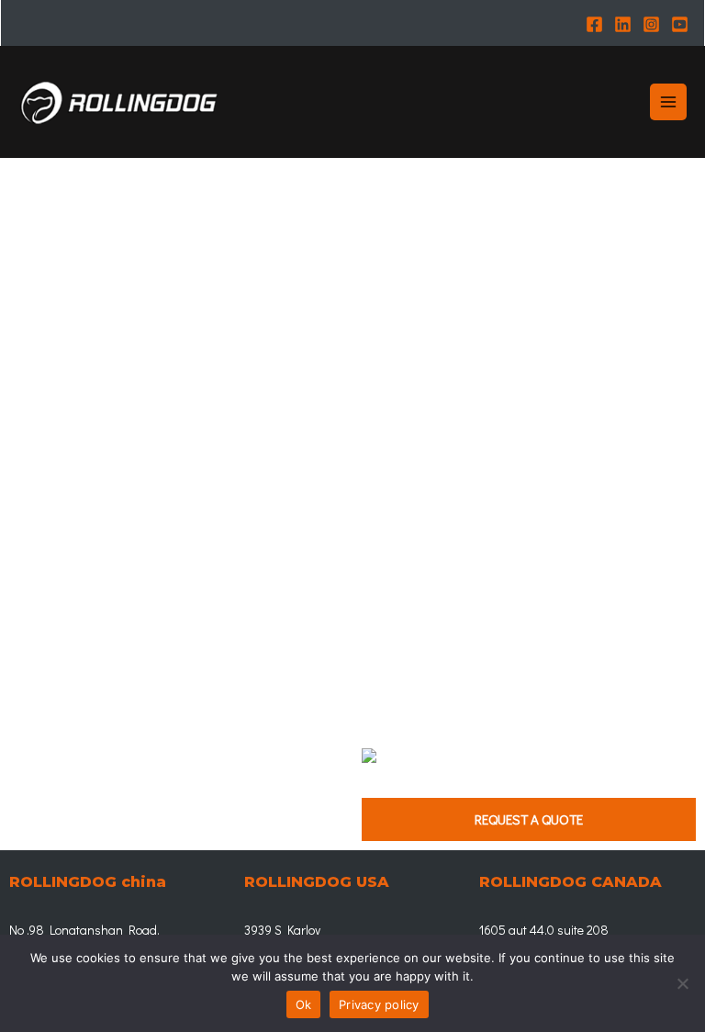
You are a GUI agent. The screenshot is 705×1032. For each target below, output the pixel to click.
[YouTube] (679, 24)
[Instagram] (651, 24)
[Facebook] (594, 24)
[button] (529, 819)
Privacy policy (379, 1004)
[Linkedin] (623, 24)
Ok (304, 1004)
